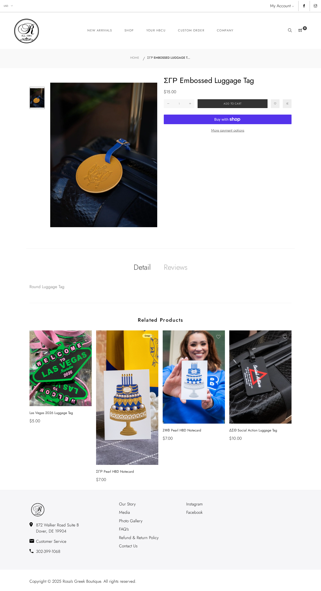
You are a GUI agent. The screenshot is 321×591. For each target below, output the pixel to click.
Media (124, 512)
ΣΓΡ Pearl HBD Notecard (115, 471)
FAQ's (124, 529)
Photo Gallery (130, 521)
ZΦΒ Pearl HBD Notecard (182, 430)
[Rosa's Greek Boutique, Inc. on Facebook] (304, 6)
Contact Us (128, 546)
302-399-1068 (48, 551)
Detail (142, 267)
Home (134, 57)
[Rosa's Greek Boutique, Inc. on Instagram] (315, 6)
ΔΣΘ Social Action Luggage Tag (253, 430)
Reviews (176, 267)
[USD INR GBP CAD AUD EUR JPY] (8, 6)
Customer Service (51, 541)
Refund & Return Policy (139, 538)
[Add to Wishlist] (275, 103)
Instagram (194, 504)
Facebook (194, 512)
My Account (280, 6)
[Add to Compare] (287, 103)
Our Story (127, 504)
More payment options (227, 130)
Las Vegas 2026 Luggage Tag (51, 412)
